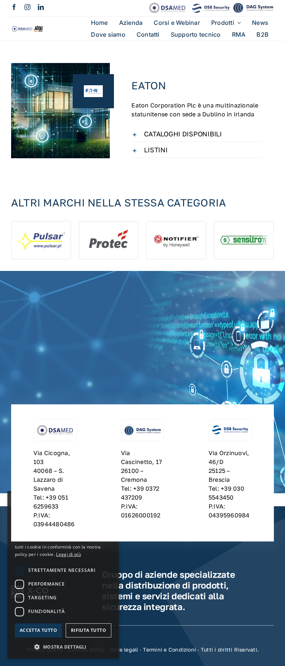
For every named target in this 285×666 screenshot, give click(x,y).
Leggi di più (68, 554)
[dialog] (63, 575)
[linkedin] (41, 7)
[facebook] (14, 7)
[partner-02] (28, 26)
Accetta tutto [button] (38, 630)
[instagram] (27, 7)
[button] (197, 134)
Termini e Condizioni (169, 649)
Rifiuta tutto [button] (88, 630)
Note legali (124, 649)
